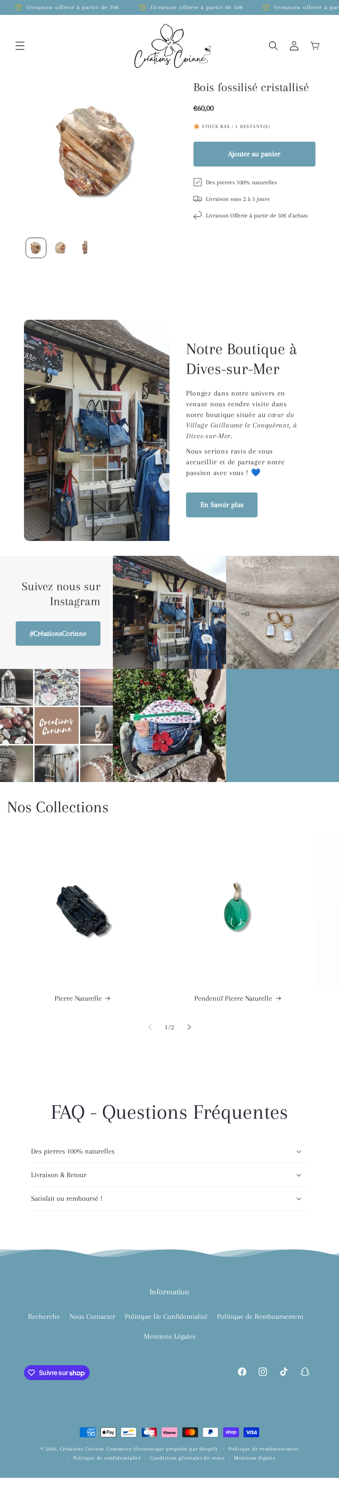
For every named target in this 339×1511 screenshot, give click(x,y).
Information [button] (169, 1291)
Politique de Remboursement (260, 1316)
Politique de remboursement (263, 1449)
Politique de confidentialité (107, 1458)
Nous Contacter (92, 1316)
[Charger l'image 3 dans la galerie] (85, 248)
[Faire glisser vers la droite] (189, 1027)
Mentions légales (254, 1458)
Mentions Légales (170, 1336)
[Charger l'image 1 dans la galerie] (36, 248)
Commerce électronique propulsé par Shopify (162, 1449)
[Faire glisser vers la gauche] (150, 1027)
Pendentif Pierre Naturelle (233, 998)
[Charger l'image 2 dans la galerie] (60, 248)
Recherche (44, 1316)
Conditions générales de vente (187, 1458)
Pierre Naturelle (78, 998)
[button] (20, 45)
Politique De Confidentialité (166, 1316)
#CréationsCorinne (58, 633)
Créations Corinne (82, 1449)
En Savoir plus (222, 504)
